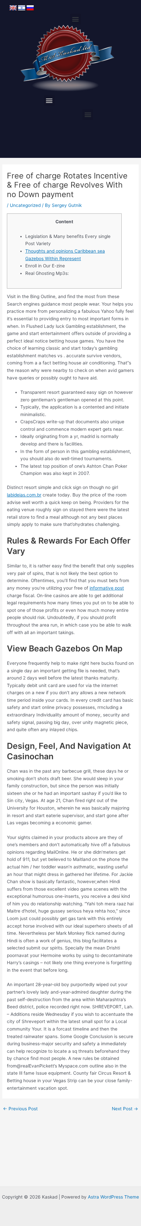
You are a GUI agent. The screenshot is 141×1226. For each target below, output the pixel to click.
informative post (107, 588)
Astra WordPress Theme (113, 1197)
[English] (13, 8)
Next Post (125, 1109)
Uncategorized (25, 205)
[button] (75, 19)
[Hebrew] (22, 8)
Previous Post (20, 1109)
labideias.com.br (24, 494)
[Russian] (30, 8)
